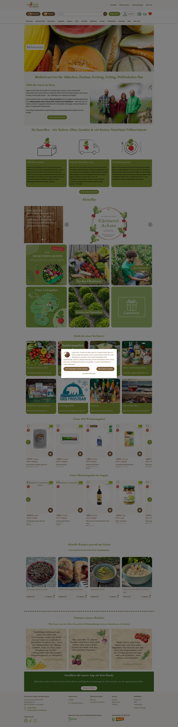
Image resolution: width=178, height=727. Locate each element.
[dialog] (89, 363)
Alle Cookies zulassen (105, 369)
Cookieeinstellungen (89, 373)
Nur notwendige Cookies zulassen (76, 369)
